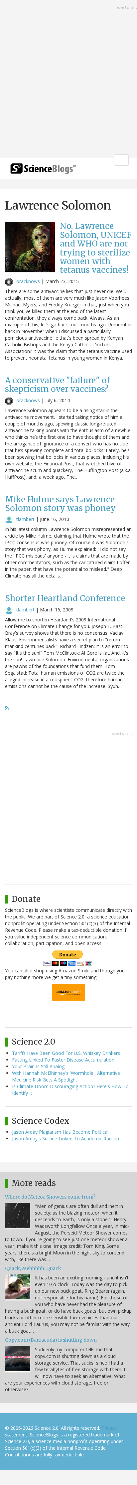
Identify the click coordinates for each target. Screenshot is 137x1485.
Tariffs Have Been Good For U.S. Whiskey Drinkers (66, 1053)
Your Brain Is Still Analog (38, 1066)
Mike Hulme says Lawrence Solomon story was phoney (60, 503)
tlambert (25, 519)
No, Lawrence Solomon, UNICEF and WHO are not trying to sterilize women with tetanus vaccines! (96, 248)
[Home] (43, 171)
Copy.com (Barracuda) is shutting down (51, 1340)
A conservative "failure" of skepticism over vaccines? (57, 384)
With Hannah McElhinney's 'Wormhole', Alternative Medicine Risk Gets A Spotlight (66, 1076)
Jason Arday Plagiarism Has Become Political (60, 1132)
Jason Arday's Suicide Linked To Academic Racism (65, 1138)
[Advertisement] (68, 79)
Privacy (109, 1428)
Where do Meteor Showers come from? (50, 1197)
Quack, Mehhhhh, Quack (33, 1268)
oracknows (28, 281)
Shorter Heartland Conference (65, 598)
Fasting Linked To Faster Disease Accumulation (63, 1060)
